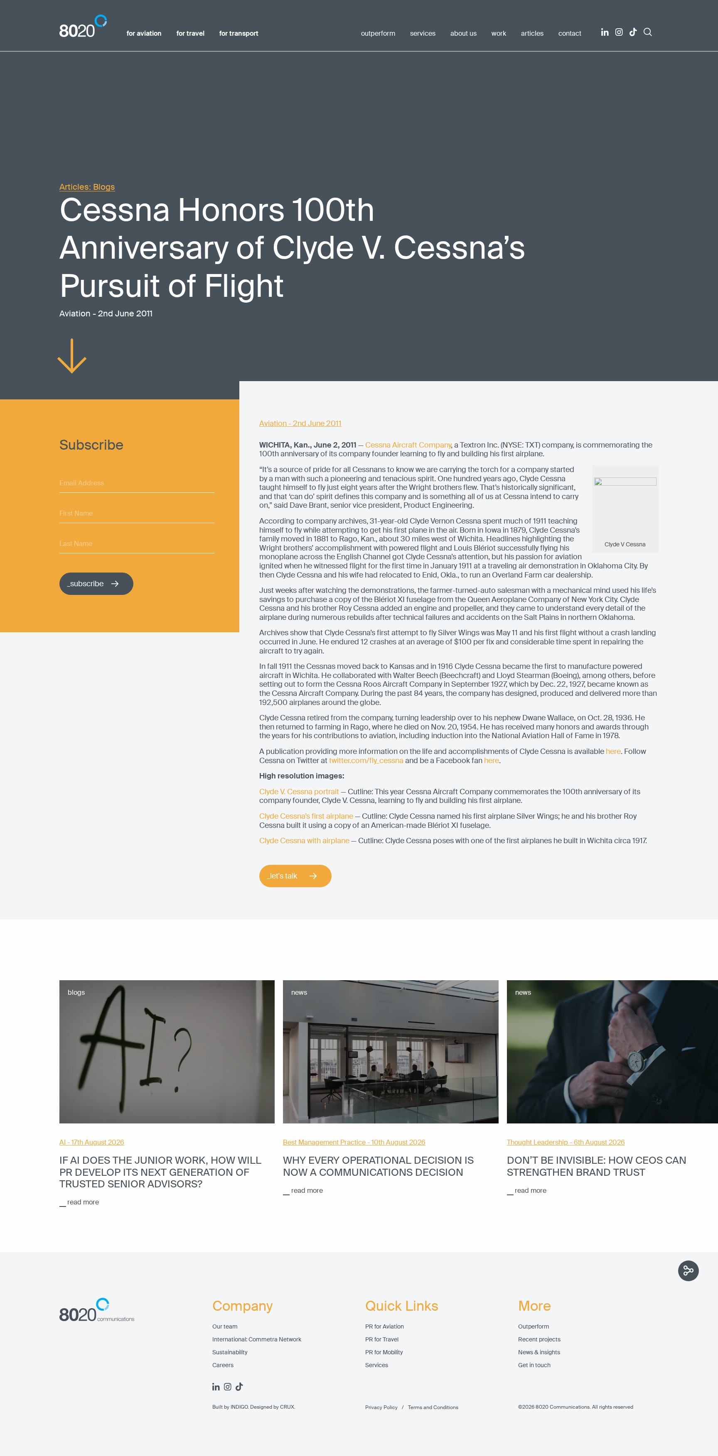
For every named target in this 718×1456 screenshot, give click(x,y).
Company (242, 1306)
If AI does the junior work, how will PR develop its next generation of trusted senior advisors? (160, 1172)
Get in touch (534, 1365)
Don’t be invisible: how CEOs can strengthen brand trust (596, 1166)
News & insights (539, 1352)
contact (569, 33)
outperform (378, 33)
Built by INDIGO (230, 1407)
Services (376, 1365)
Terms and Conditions (428, 1407)
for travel (190, 33)
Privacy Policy (381, 1407)
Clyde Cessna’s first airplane (306, 816)
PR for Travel (381, 1339)
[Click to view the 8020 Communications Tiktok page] (633, 32)
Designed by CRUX (272, 1407)
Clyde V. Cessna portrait (299, 792)
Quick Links (401, 1306)
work (499, 33)
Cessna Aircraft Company (408, 445)
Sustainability (230, 1352)
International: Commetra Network (256, 1339)
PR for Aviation (384, 1326)
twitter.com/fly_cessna (366, 761)
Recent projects (539, 1339)
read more (83, 1202)
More (534, 1306)
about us (463, 33)
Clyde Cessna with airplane (304, 841)
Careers (223, 1365)
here (613, 751)
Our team (225, 1326)
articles (532, 33)
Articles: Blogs (87, 187)
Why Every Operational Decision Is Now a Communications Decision (378, 1166)
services (422, 33)
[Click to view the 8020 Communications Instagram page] (619, 32)
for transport (238, 33)
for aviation (144, 33)
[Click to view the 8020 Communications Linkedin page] (605, 32)
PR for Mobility (384, 1352)
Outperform (533, 1326)
